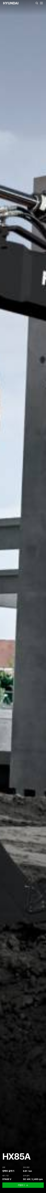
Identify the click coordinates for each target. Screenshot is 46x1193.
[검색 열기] (36, 3)
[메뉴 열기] (41, 3)
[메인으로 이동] (10, 3)
